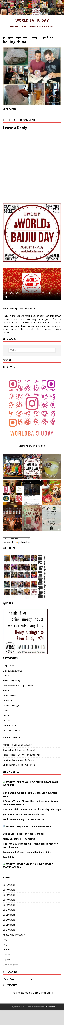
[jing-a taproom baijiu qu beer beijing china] (32, 103)
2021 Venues (9, 909)
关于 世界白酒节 (10, 964)
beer (23, 329)
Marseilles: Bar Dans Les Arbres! (18, 744)
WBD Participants (11, 730)
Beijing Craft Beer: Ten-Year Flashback (23, 833)
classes (57, 329)
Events (6, 690)
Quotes (6, 954)
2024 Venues (9, 924)
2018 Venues (9, 894)
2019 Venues (9, 899)
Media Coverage (11, 705)
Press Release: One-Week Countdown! (21, 754)
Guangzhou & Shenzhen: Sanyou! (19, 749)
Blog (5, 939)
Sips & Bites (9, 857)
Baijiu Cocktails (10, 665)
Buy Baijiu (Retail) (11, 680)
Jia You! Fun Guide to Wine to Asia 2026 (23, 814)
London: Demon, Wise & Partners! (19, 759)
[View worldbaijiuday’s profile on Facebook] (4, 367)
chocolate (36, 329)
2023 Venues (9, 919)
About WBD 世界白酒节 (14, 934)
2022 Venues (9, 914)
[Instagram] (11, 367)
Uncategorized (10, 725)
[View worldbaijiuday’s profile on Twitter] (7, 367)
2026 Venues (9, 884)
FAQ (5, 944)
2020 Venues (9, 904)
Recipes (6, 720)
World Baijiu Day (27, 319)
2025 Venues (9, 929)
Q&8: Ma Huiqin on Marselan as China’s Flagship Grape (32, 809)
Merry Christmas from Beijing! (19, 838)
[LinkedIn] (14, 367)
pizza (17, 329)
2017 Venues (9, 889)
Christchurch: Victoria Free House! (19, 764)
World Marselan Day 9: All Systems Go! (23, 819)
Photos (6, 949)
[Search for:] (32, 350)
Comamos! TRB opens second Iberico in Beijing (28, 852)
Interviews (8, 700)
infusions (51, 326)
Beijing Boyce (42, 826)
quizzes (48, 329)
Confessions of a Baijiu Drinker (18, 685)
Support (7, 959)
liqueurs (6, 329)
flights (10, 332)
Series (50, 992)
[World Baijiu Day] (32, 13)
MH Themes (50, 1006)
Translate (25, 542)
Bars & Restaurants (12, 670)
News (5, 710)
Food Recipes (9, 695)
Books (6, 675)
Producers (8, 715)
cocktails (40, 326)
